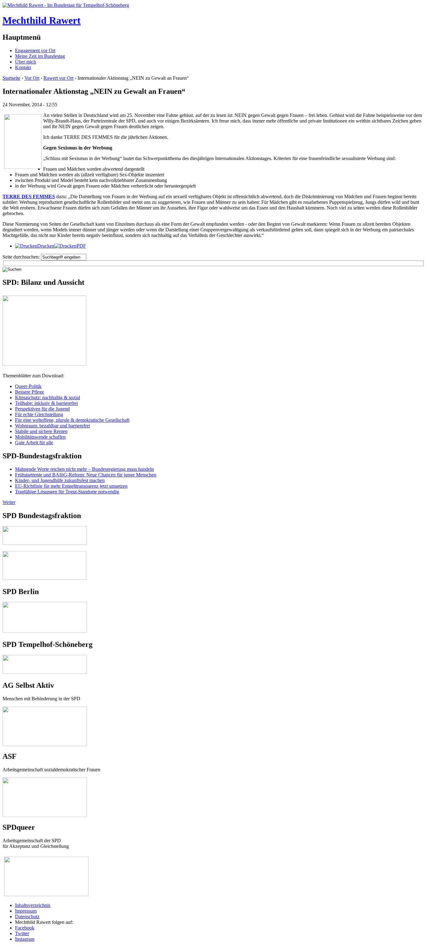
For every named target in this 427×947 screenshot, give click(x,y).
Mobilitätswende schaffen (40, 437)
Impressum (26, 911)
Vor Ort (31, 78)
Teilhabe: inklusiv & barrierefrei (46, 403)
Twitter (22, 933)
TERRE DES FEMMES (29, 196)
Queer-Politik (28, 386)
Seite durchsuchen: (22, 256)
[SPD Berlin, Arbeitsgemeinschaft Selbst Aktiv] (45, 709)
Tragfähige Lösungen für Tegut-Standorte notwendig (67, 491)
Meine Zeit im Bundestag (40, 56)
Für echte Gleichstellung (39, 414)
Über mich (25, 61)
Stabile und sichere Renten (41, 431)
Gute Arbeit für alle (34, 442)
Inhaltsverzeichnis (32, 905)
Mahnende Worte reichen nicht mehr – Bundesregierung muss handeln (84, 469)
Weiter (9, 502)
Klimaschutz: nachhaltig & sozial (47, 397)
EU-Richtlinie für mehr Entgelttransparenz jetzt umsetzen (71, 486)
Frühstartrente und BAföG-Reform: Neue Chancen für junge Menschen (85, 474)
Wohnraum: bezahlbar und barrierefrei (52, 425)
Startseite (11, 78)
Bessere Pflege (29, 392)
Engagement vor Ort (35, 50)
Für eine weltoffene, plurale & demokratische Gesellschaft (72, 420)
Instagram (24, 939)
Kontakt (23, 67)
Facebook (24, 927)
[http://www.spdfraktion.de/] (45, 543)
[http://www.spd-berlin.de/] (45, 631)
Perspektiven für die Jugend (42, 408)
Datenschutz (27, 916)
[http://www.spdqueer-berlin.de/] (46, 857)
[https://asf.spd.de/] (45, 780)
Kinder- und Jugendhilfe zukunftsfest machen (60, 480)
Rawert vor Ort (58, 78)
